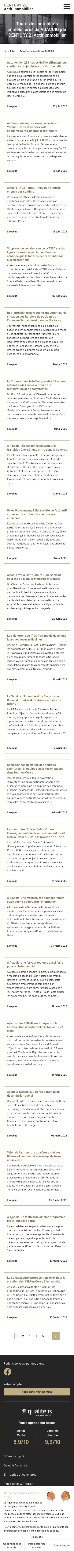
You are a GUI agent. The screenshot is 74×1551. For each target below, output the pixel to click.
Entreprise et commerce (20, 1474)
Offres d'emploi (14, 1456)
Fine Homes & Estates (18, 1483)
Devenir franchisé (16, 1465)
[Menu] (67, 6)
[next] (56, 1336)
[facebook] (7, 1372)
